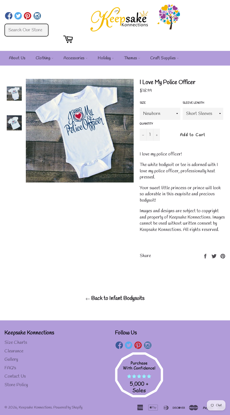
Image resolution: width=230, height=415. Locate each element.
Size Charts (15, 343)
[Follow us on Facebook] (8, 16)
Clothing (43, 58)
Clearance (13, 351)
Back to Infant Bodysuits (117, 298)
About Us (17, 58)
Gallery (11, 359)
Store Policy (16, 385)
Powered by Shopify (67, 407)
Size (143, 103)
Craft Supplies (163, 58)
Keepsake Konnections (35, 407)
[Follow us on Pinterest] (28, 16)
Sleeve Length (193, 103)
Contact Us (15, 376)
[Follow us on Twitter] (18, 16)
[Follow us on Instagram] (37, 16)
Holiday (105, 58)
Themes (131, 58)
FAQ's (10, 368)
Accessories (75, 58)
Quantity (146, 124)
